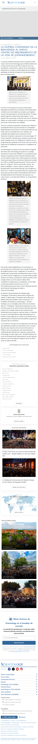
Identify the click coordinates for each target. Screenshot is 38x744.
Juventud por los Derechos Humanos (10, 733)
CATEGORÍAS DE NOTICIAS (19, 345)
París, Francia (5, 373)
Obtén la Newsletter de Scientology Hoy (14, 713)
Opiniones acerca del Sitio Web (12, 702)
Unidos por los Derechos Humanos (9, 731)
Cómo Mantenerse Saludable (9, 694)
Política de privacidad (23, 650)
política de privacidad (29, 647)
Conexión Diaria (6, 687)
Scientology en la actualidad (9, 684)
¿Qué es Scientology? (7, 674)
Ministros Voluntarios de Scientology (10, 724)
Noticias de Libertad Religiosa (9, 352)
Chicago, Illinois (6, 375)
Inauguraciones (5, 348)
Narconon (3, 729)
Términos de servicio (15, 651)
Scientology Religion (6, 722)
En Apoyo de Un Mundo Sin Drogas (15, 729)
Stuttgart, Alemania (6, 390)
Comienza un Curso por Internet (28, 722)
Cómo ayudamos (6, 692)
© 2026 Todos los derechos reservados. (19, 738)
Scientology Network (21, 720)
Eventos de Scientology (7, 350)
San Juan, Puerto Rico (7, 369)
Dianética (13, 720)
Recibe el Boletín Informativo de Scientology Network (18, 711)
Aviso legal (32, 739)
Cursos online (5, 677)
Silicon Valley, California (8, 397)
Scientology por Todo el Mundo (10, 689)
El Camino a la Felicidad (27, 726)
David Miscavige (15, 722)
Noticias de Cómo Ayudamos (9, 357)
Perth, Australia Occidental (8, 394)
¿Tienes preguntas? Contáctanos (12, 699)
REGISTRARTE (19, 643)
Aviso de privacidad (5, 739)
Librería (3, 682)
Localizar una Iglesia (9, 704)
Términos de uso (25, 739)
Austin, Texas (5, 379)
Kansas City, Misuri (6, 386)
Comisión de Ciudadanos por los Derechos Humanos (13, 735)
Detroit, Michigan (6, 388)
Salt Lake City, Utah (6, 399)
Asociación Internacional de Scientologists (11, 726)
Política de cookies (15, 739)
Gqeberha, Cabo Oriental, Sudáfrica (10, 371)
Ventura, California (6, 382)
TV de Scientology (6, 354)
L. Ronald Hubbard (5, 720)
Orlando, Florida (6, 392)
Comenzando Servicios (8, 679)
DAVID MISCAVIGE (19, 414)
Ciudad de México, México (8, 377)
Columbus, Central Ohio (8, 384)
